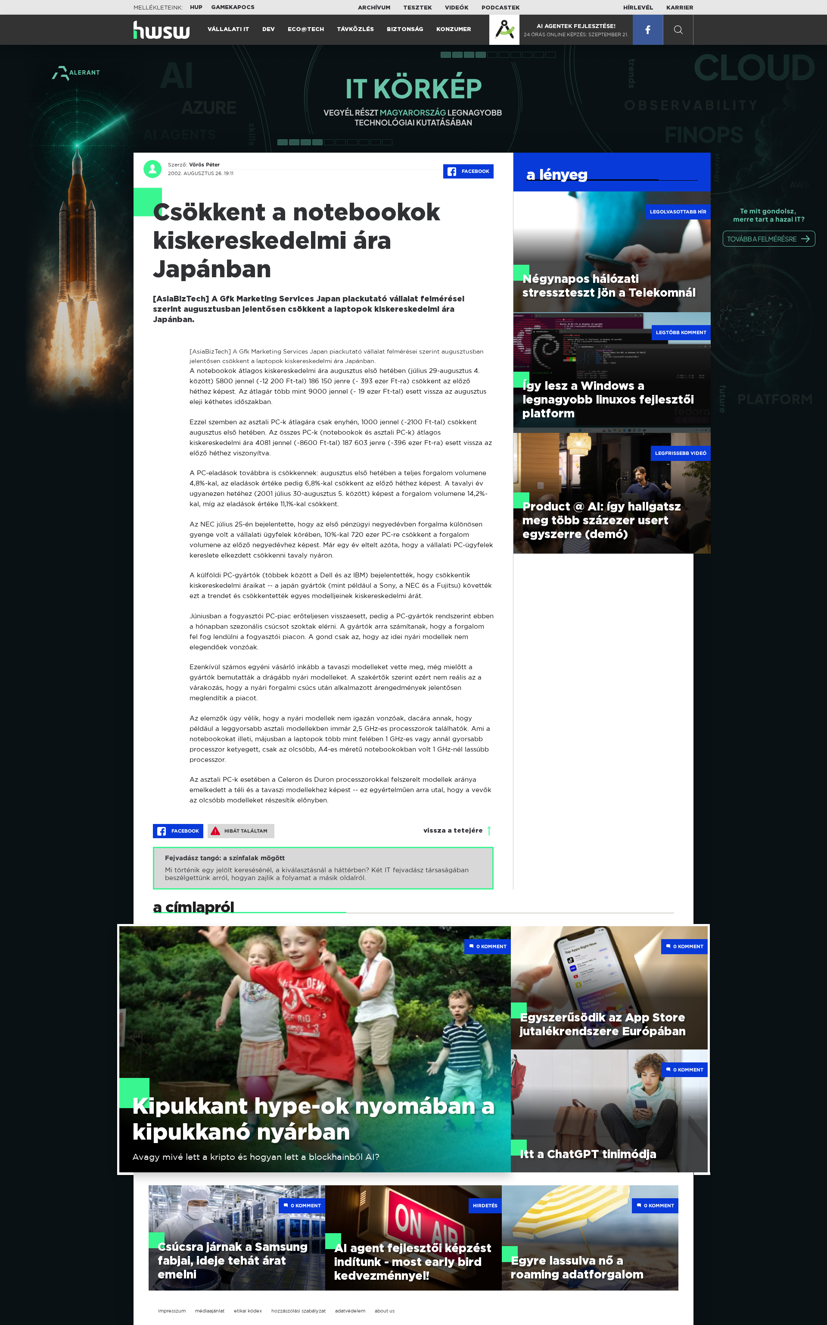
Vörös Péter (204, 164)
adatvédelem (350, 1310)
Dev (268, 29)
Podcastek (501, 8)
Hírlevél (638, 8)
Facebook (474, 171)
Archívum (374, 8)
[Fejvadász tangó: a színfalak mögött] (323, 868)
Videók (457, 8)
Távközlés (355, 29)
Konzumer (453, 29)
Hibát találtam (245, 831)
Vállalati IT (228, 29)
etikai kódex (248, 1310)
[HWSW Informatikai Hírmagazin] (162, 30)
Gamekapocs (233, 7)
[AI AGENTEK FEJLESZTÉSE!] (504, 30)
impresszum (172, 1310)
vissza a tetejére (453, 830)
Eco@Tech (306, 29)
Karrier (679, 8)
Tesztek (417, 8)
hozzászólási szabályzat (298, 1310)
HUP (196, 7)
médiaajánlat (209, 1310)
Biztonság (405, 29)
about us (385, 1310)
